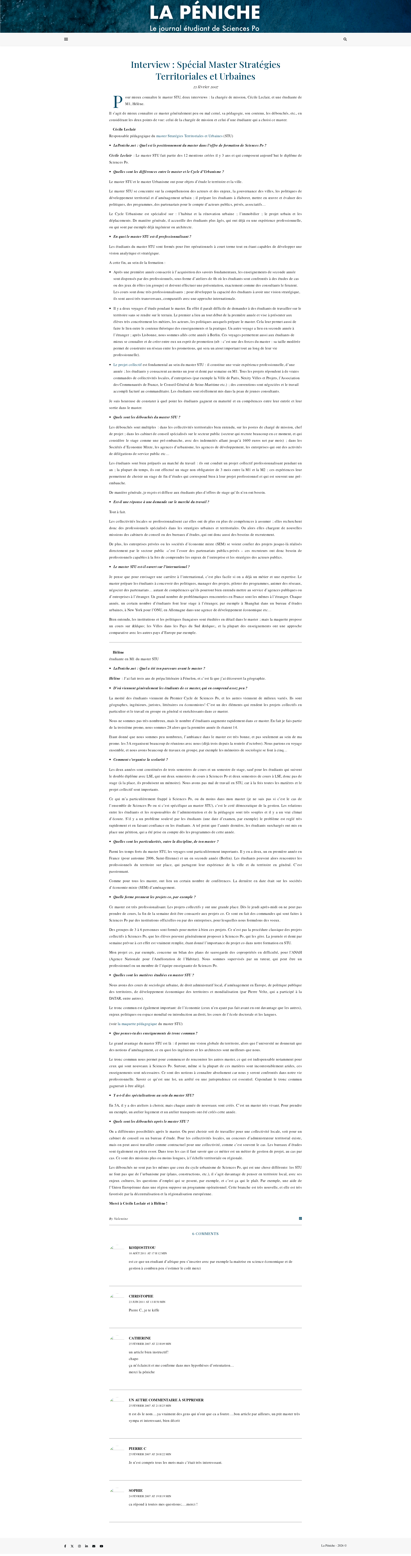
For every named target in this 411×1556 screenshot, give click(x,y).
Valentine (121, 1218)
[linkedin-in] (87, 1546)
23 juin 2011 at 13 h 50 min (147, 1302)
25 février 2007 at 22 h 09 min (150, 1344)
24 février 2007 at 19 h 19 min (150, 1496)
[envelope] (94, 1546)
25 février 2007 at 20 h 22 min (150, 1454)
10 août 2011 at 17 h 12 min (148, 1253)
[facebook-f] (65, 1546)
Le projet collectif (127, 364)
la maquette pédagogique (137, 1023)
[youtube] (101, 1546)
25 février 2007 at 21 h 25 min (150, 1405)
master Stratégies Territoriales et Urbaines (189, 135)
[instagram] (80, 1546)
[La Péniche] (205, 16)
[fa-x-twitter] (72, 1546)
